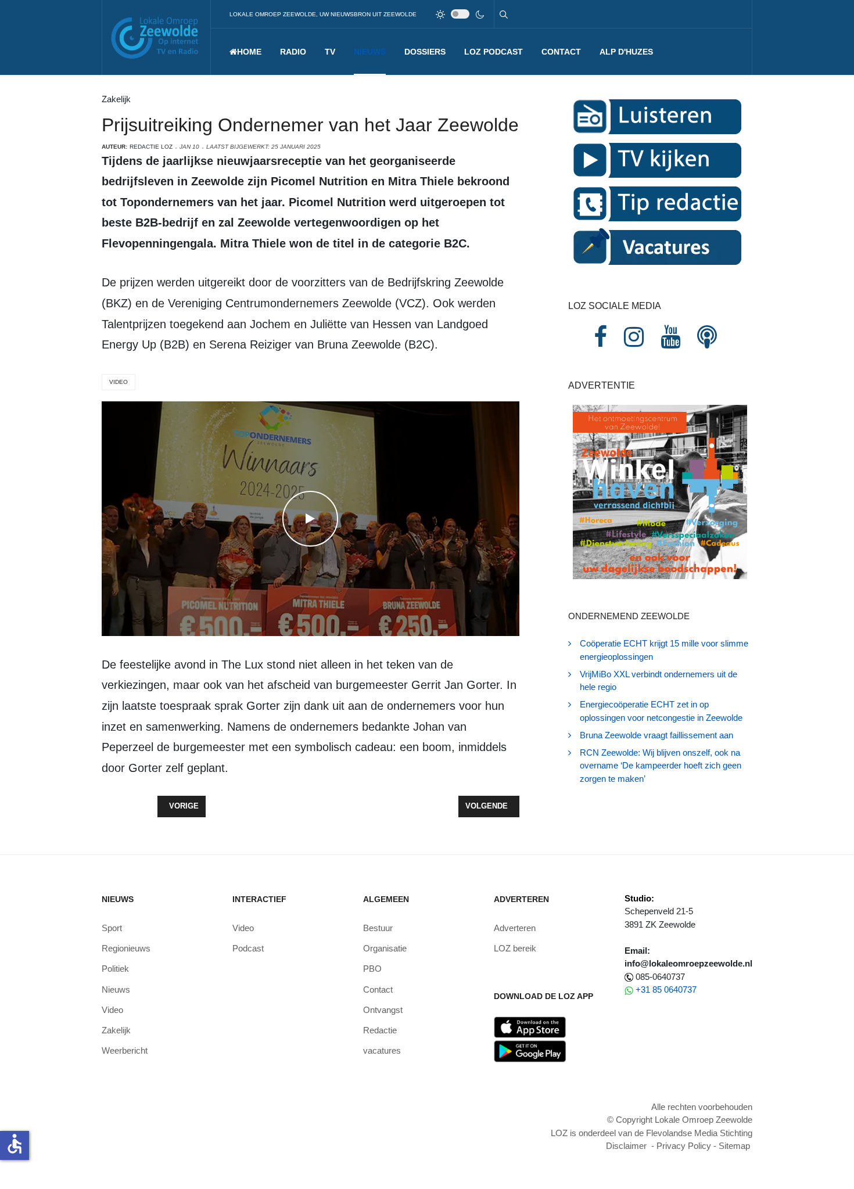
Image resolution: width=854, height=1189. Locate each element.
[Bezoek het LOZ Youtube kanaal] (670, 337)
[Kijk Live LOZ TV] (655, 159)
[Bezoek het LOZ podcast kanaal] (707, 337)
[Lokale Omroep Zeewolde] (156, 37)
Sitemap (734, 1146)
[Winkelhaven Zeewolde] (660, 491)
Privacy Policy (683, 1146)
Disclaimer (626, 1146)
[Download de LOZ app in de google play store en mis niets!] (530, 1050)
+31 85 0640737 (666, 989)
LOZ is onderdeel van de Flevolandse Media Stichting (651, 1133)
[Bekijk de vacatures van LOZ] (655, 247)
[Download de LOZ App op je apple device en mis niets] (530, 1026)
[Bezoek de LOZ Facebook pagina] (600, 337)
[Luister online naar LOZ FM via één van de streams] (655, 116)
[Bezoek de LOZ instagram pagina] (634, 337)
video (118, 382)
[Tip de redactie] (655, 203)
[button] (293, 51)
